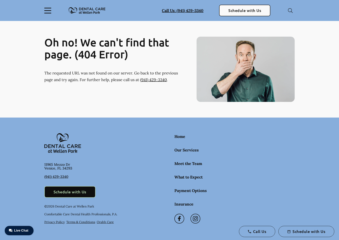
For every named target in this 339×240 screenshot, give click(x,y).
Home (179, 136)
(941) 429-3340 (153, 79)
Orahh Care (105, 222)
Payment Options (190, 190)
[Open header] (48, 10)
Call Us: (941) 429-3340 (182, 10)
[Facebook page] (179, 219)
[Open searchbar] (290, 10)
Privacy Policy (54, 222)
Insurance (183, 204)
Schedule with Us (244, 10)
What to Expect (188, 177)
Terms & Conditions (80, 222)
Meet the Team (188, 163)
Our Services (186, 150)
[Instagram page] (195, 219)
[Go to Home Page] (87, 10)
